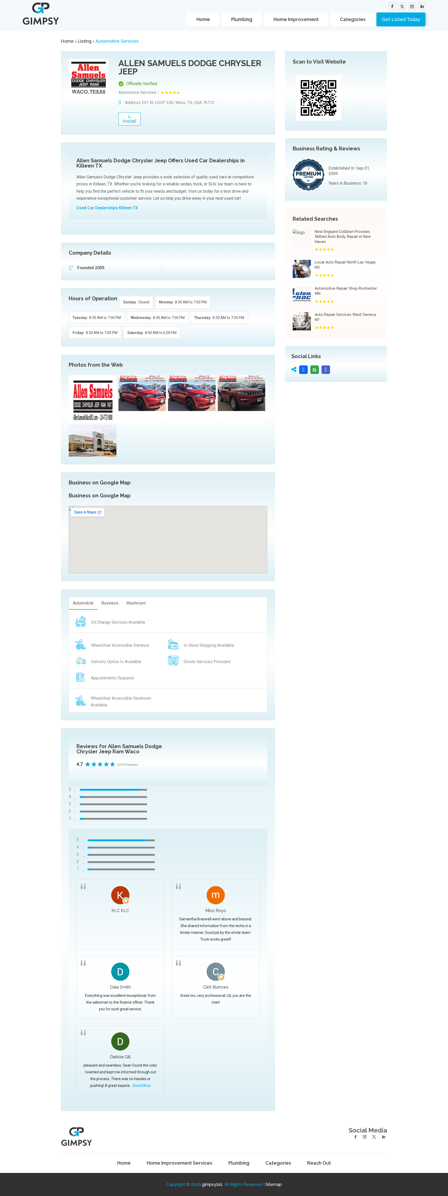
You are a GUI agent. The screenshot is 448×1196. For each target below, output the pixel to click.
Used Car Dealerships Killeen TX (107, 207)
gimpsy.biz (212, 1184)
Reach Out (319, 1163)
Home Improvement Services (179, 1163)
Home (203, 19)
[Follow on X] (402, 6)
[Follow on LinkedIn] (422, 6)
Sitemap (273, 1184)
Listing (85, 41)
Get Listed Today (401, 19)
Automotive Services (117, 41)
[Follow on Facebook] (392, 6)
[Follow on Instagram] (412, 6)
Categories (353, 19)
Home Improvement (296, 19)
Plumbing (241, 19)
